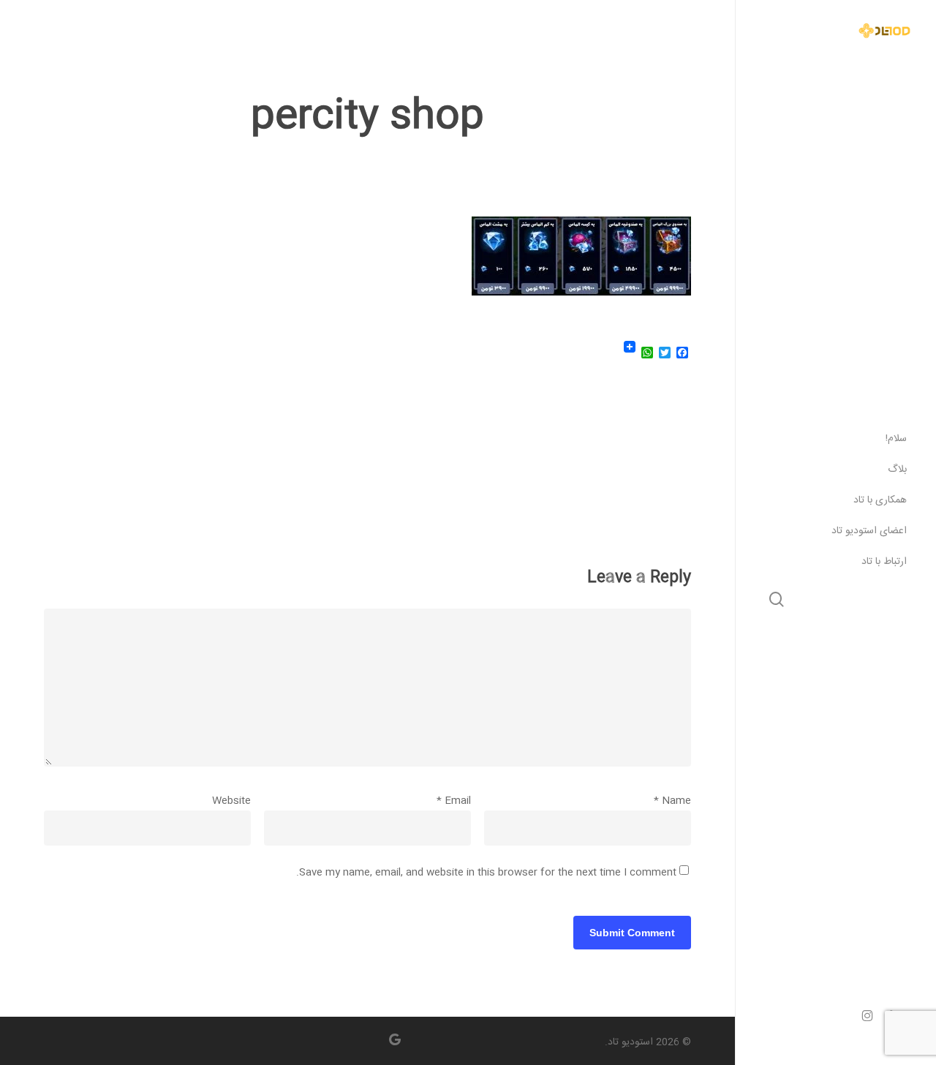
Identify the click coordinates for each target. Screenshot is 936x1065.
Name (672, 801)
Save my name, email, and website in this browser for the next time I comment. (486, 872)
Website (231, 801)
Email (454, 801)
